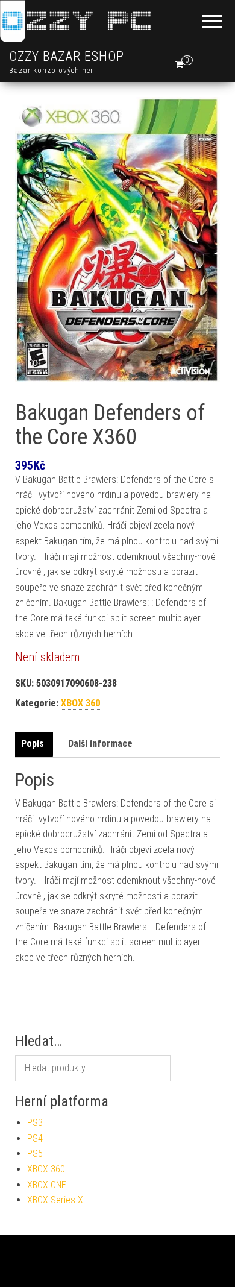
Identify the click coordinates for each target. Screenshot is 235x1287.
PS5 (35, 1153)
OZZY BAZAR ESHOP (66, 56)
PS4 (35, 1138)
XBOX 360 (80, 703)
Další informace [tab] (100, 743)
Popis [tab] (32, 743)
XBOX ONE (46, 1185)
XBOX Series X (55, 1200)
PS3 (35, 1122)
